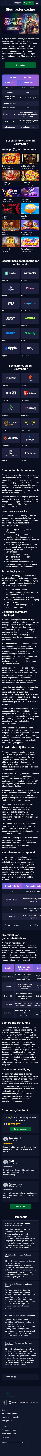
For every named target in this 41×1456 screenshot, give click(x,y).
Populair (5, 149)
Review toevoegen (21, 1129)
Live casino (14, 149)
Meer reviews (20, 1206)
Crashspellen (25, 149)
